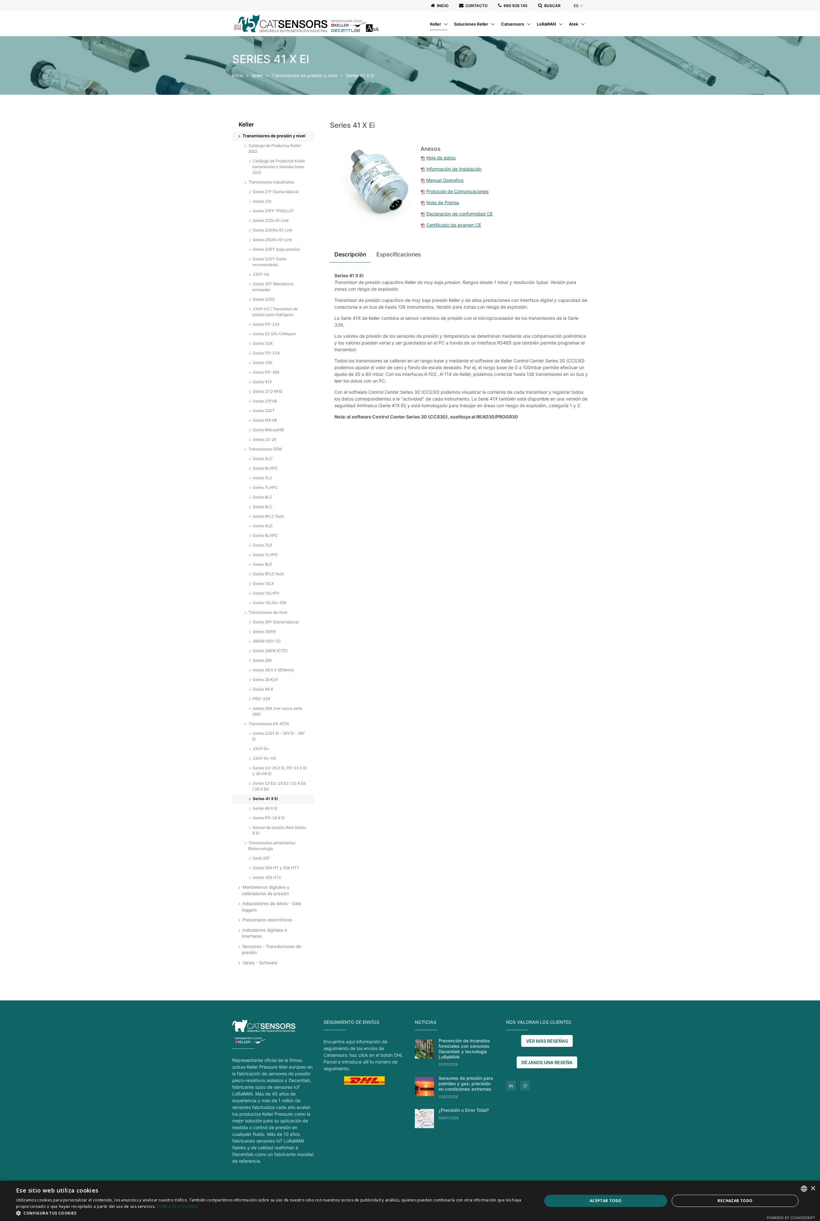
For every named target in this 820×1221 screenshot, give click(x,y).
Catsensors (513, 24)
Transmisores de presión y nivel (305, 75)
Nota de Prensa (442, 202)
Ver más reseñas (547, 1041)
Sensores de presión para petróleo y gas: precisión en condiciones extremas (466, 1083)
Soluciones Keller (471, 24)
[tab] (350, 256)
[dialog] (410, 1201)
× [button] (812, 1188)
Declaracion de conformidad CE (459, 213)
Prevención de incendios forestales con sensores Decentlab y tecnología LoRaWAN (464, 1048)
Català (583, 32)
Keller (436, 24)
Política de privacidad (177, 1206)
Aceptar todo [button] (606, 1200)
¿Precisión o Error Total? (464, 1110)
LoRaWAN (547, 24)
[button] (271, 1213)
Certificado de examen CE (453, 225)
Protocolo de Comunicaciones (457, 191)
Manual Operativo (444, 180)
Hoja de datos (440, 157)
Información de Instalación (453, 169)
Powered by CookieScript (791, 1217)
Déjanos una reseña (546, 1062)
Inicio (237, 75)
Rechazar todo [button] (735, 1200)
